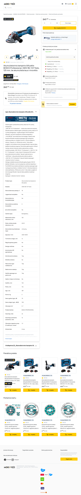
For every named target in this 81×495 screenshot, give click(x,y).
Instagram (16, 459)
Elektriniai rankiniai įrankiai (41, 14)
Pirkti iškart (68, 23)
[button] (62, 4)
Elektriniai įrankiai (30, 14)
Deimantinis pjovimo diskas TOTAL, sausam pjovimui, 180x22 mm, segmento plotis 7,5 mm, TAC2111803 (67, 426)
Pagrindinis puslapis (7, 14)
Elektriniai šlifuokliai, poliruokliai (56, 14)
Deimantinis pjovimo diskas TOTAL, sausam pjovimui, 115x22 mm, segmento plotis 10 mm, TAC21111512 (12, 426)
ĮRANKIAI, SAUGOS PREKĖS (19, 14)
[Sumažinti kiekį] (44, 23)
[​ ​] (40, 7)
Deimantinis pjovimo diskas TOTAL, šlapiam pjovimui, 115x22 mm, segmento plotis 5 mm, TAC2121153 (30, 426)
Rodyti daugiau (8, 338)
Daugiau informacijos (22, 83)
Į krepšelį (61, 28)
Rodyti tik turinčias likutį (54, 61)
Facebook (9, 459)
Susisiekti (72, 104)
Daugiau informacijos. (28, 101)
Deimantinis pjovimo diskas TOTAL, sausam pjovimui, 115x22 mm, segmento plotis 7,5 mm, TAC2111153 (50, 426)
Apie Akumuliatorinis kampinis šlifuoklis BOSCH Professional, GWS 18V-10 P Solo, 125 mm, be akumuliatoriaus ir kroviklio (21, 112)
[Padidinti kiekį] (57, 23)
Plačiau (53, 92)
